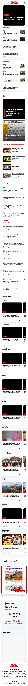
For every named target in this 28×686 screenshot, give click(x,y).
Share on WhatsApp (21, 596)
